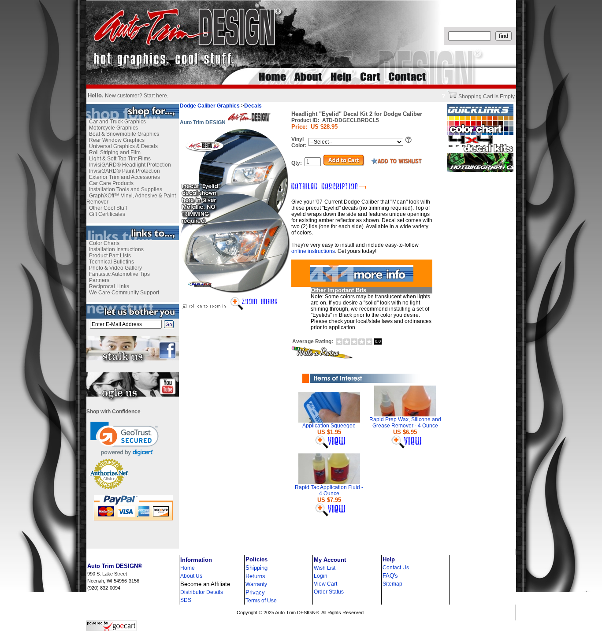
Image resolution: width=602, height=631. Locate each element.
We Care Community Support (124, 293)
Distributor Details (201, 592)
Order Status (329, 592)
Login (320, 576)
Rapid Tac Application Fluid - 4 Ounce (329, 490)
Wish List (324, 568)
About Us (191, 576)
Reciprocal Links (109, 286)
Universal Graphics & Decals (123, 146)
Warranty (256, 584)
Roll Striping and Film (115, 152)
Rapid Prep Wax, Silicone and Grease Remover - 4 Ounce (405, 422)
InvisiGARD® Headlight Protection (130, 165)
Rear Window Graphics (117, 140)
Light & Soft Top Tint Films (120, 159)
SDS (185, 600)
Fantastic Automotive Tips (119, 274)
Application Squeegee (329, 426)
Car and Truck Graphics (117, 122)
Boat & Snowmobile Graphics (124, 134)
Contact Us (396, 567)
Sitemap (392, 584)
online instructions (313, 251)
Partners (99, 280)
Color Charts (104, 243)
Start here (155, 96)
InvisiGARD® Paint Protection (124, 171)
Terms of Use (261, 601)
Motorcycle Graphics (113, 128)
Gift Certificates (107, 214)
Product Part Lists (110, 255)
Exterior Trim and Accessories (124, 177)
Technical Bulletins (111, 262)
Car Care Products (111, 183)
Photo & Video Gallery (115, 268)
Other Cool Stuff (108, 208)
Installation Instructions (116, 249)
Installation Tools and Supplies (125, 189)
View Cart (325, 584)
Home (187, 568)
